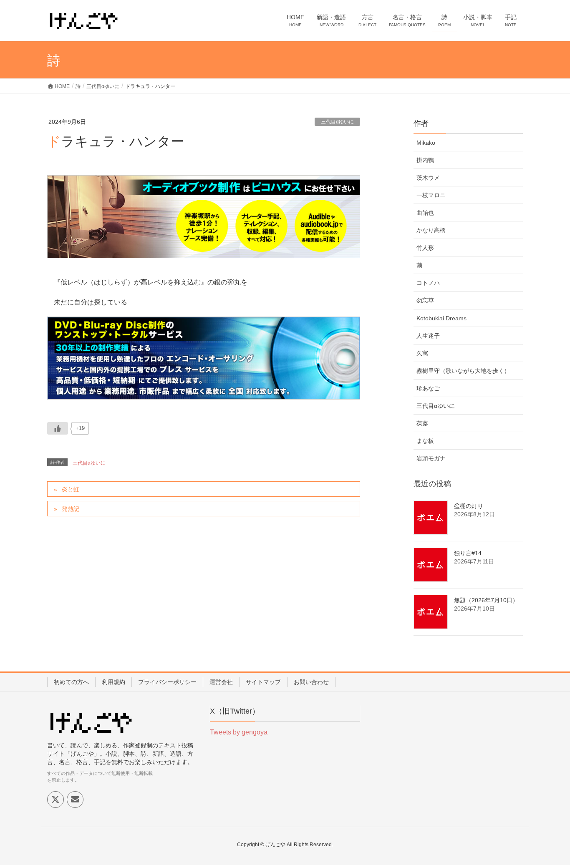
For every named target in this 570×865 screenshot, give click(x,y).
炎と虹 (70, 489)
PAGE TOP (549, 831)
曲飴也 (425, 212)
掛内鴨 (425, 160)
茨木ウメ (428, 177)
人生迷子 (428, 335)
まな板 (425, 441)
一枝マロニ (431, 195)
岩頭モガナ (431, 458)
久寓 (422, 353)
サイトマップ (263, 682)
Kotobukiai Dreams (441, 318)
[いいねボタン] (57, 428)
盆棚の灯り (468, 506)
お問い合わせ (311, 682)
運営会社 (221, 682)
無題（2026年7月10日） (486, 600)
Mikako (425, 142)
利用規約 (113, 682)
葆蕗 (422, 423)
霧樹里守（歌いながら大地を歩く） (463, 370)
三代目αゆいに (337, 122)
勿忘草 (425, 300)
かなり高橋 (431, 230)
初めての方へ (71, 682)
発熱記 (70, 508)
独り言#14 (468, 553)
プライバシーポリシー (167, 682)
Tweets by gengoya (238, 732)
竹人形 (425, 247)
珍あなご (428, 388)
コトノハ (428, 282)
